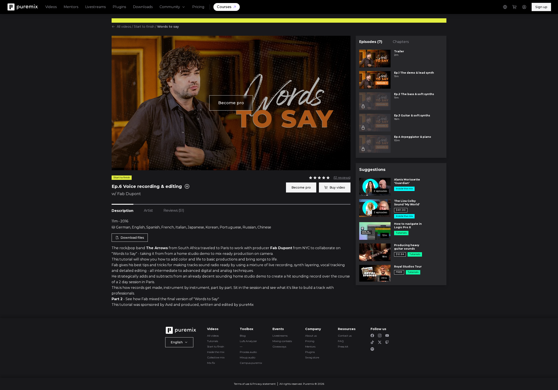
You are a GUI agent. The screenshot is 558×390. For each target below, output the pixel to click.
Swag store (312, 357)
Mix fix (211, 362)
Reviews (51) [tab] (173, 210)
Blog (243, 335)
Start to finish (144, 27)
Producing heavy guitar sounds (406, 247)
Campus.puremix (251, 362)
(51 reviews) (341, 178)
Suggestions (372, 169)
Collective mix (216, 357)
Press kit (343, 346)
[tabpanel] (231, 263)
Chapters (401, 42)
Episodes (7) (370, 42)
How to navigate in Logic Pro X (408, 225)
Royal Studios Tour (408, 266)
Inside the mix (215, 352)
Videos (51, 7)
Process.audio (248, 352)
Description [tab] (122, 211)
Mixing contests (282, 341)
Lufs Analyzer (248, 341)
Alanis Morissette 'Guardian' (407, 181)
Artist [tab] (148, 210)
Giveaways (279, 346)
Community (170, 7)
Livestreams (95, 7)
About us (311, 335)
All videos (124, 27)
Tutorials (212, 341)
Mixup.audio (247, 357)
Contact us (345, 335)
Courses (224, 7)
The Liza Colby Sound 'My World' (407, 202)
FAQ (341, 341)
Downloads (143, 7)
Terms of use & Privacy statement (255, 383)
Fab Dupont (129, 193)
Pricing (198, 7)
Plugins (119, 7)
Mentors (71, 7)
